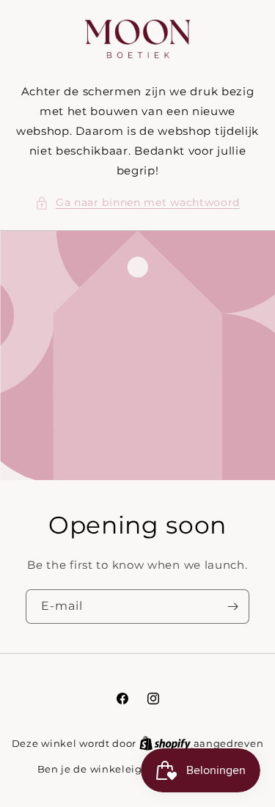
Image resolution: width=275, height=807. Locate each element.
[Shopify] (166, 743)
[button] (137, 203)
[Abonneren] (232, 606)
